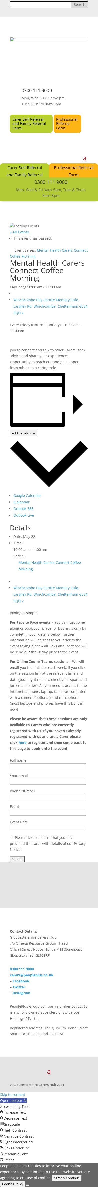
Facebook (21, 981)
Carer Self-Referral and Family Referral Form (29, 123)
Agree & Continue (67, 1178)
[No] (27, 1185)
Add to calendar (23, 433)
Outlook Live (23, 515)
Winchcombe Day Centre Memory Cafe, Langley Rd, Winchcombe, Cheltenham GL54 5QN (50, 306)
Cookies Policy (12, 1184)
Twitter (19, 987)
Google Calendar (27, 495)
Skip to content (12, 1094)
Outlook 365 (23, 508)
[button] (13, 1100)
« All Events (19, 232)
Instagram (21, 992)
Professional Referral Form (66, 123)
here (22, 742)
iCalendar (21, 502)
